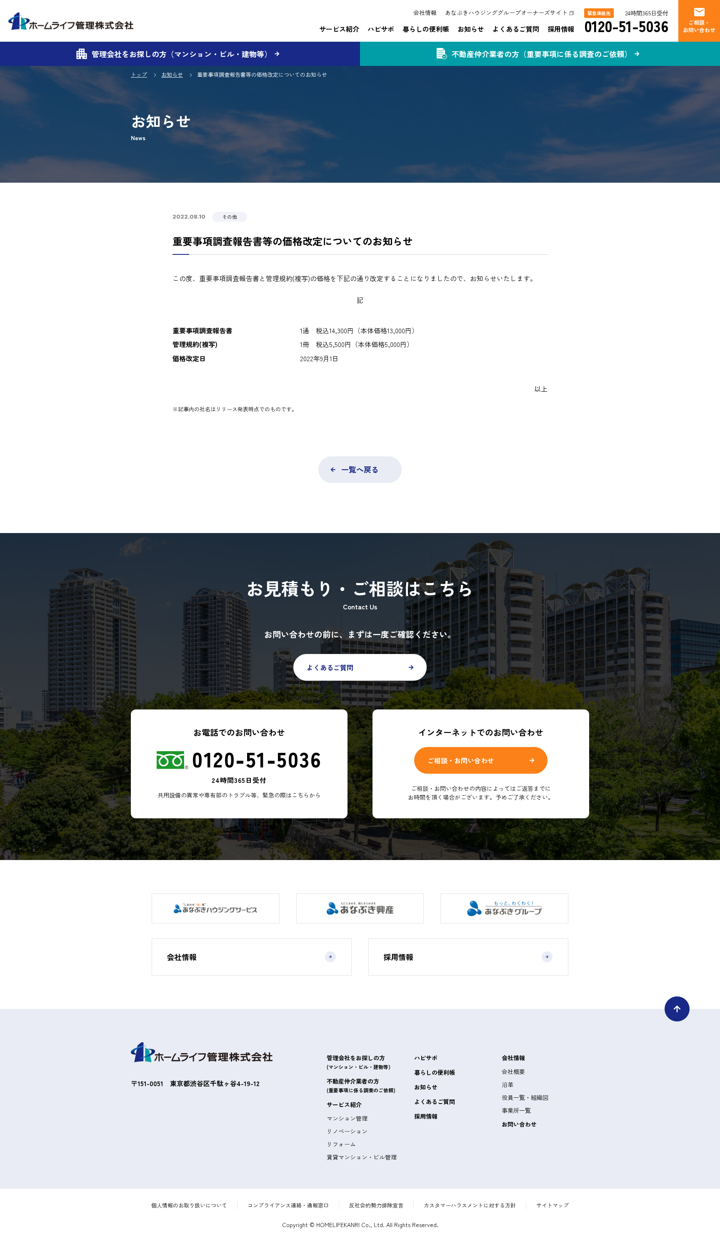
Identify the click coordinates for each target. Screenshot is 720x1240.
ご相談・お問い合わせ (461, 760)
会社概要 (513, 1071)
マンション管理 (347, 1118)
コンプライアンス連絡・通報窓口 (288, 1205)
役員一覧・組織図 (525, 1097)
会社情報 (425, 12)
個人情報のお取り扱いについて (189, 1205)
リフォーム (341, 1144)
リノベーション (347, 1131)
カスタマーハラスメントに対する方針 (470, 1205)
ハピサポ (381, 29)
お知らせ (471, 29)
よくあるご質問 (515, 29)
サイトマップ (552, 1205)
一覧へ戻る (360, 469)
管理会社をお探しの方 (358, 1062)
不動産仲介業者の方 (361, 1085)
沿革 (507, 1084)
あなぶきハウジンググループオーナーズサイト (506, 12)
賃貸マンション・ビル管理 (362, 1157)
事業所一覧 (516, 1110)
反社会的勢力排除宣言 (376, 1205)
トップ (139, 74)
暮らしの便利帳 (425, 29)
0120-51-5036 (626, 25)
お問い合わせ (519, 1124)
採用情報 (561, 29)
